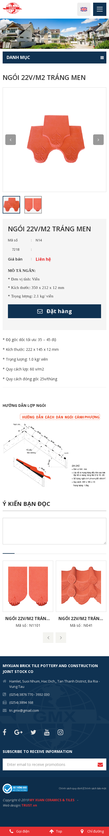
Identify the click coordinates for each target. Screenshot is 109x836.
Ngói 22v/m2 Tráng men (29, 618)
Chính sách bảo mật (95, 788)
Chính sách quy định (71, 788)
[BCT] (15, 788)
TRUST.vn (29, 805)
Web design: (12, 805)
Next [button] (98, 139)
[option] (54, 34)
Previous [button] (10, 139)
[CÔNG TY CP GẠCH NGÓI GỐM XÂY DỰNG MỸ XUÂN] (12, 7)
